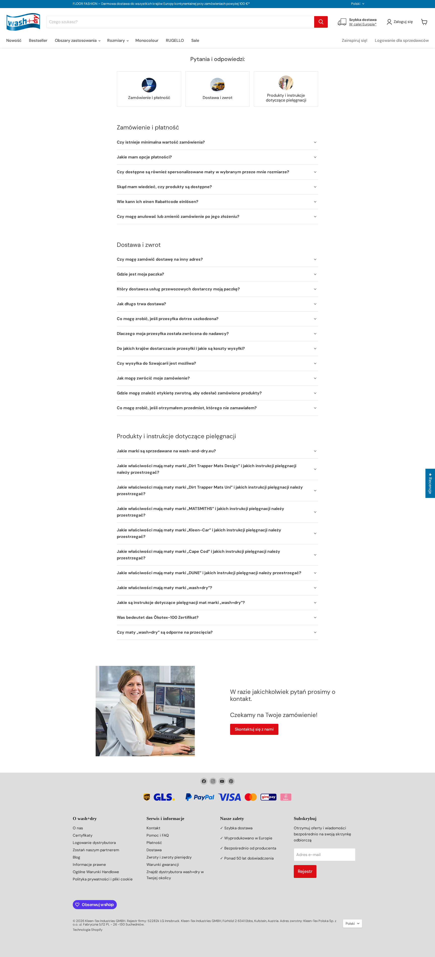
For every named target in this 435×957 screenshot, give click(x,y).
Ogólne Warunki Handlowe (96, 871)
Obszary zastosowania (76, 40)
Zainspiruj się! (354, 40)
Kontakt (153, 828)
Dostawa (154, 849)
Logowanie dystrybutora (94, 842)
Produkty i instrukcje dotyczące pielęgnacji (286, 97)
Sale (195, 40)
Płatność (154, 842)
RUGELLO (175, 40)
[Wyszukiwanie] (321, 22)
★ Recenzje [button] (430, 483)
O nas (78, 828)
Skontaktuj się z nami (254, 729)
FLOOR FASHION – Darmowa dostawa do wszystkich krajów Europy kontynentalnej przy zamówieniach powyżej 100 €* (161, 4)
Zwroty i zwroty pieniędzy (169, 857)
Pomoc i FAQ (158, 835)
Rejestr (305, 871)
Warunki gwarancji (163, 864)
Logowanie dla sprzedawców (402, 40)
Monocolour (146, 40)
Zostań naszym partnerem (96, 849)
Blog (76, 857)
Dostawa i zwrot (217, 97)
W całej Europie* (363, 24)
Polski (355, 4)
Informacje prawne (89, 864)
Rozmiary (116, 40)
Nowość (13, 40)
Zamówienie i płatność (149, 97)
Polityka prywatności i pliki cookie (103, 879)
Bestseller (38, 40)
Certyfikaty (82, 835)
